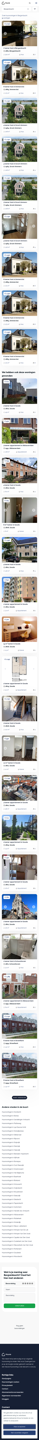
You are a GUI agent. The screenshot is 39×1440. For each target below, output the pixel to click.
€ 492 (7, 858)
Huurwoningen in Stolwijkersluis (13, 1131)
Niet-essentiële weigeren (19, 1433)
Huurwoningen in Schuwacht (12, 1184)
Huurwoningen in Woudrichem (12, 1192)
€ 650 (7, 580)
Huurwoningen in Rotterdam (12, 1249)
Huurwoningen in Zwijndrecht (12, 1188)
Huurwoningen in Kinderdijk (11, 1222)
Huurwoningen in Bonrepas (11, 1161)
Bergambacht (9, 9)
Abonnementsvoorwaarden (12, 1392)
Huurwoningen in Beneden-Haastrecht (15, 1154)
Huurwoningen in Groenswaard (12, 1169)
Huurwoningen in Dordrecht (11, 1112)
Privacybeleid (7, 1385)
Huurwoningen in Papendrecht (12, 1203)
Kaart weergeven (19, 1098)
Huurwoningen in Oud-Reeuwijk (13, 1165)
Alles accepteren (19, 1427)
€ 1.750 (7, 699)
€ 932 (7, 421)
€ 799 (7, 461)
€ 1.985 (7, 977)
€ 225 (7, 501)
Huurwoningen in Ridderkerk (11, 1218)
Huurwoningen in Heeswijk (11, 1150)
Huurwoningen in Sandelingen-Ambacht (16, 1119)
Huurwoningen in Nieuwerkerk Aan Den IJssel (17, 1245)
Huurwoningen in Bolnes (10, 1116)
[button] (5, 33)
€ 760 (7, 897)
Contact (5, 1389)
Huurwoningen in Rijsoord (11, 1138)
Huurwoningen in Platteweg (11, 1123)
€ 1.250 (7, 101)
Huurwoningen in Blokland (11, 1180)
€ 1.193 (7, 659)
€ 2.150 (7, 1016)
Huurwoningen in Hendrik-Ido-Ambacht (15, 1211)
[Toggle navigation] (36, 3)
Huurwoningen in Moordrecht (12, 1256)
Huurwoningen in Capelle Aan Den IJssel (16, 1237)
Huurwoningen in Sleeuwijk (11, 1196)
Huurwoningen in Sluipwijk (11, 1142)
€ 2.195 (7, 778)
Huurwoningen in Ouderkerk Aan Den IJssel (17, 1241)
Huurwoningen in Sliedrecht (11, 1199)
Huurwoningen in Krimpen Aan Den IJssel (16, 1234)
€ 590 (7, 739)
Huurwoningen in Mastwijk (11, 1146)
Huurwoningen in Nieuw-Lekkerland (14, 1226)
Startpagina (6, 1378)
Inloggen (5, 1399)
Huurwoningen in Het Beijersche (13, 1173)
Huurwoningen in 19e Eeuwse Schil (14, 1127)
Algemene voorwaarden (11, 1396)
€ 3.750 (7, 24)
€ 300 (7, 619)
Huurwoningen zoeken (10, 1382)
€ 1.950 (7, 62)
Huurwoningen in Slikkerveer (11, 1135)
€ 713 (7, 382)
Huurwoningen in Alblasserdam (13, 1215)
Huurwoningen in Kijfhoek (11, 1158)
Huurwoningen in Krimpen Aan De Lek (15, 1230)
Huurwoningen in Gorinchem (12, 1207)
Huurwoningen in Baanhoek (11, 1177)
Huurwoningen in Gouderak (11, 1253)
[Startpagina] (7, 1354)
